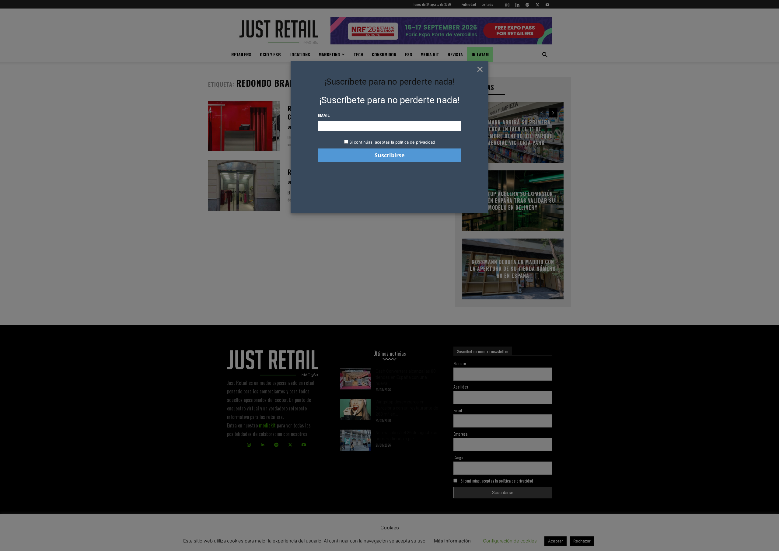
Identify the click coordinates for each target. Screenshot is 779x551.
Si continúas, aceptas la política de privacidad (392, 142)
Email (324, 115)
